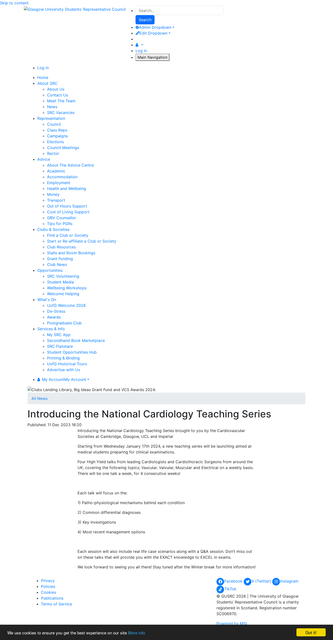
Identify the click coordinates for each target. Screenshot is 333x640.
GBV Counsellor (61, 217)
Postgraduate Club (64, 322)
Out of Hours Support (67, 206)
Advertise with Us (63, 369)
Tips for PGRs (59, 223)
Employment (58, 182)
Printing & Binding (63, 358)
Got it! (311, 632)
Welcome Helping (63, 293)
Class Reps (57, 130)
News (52, 106)
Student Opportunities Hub (72, 352)
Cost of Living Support (68, 211)
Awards (54, 317)
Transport (56, 200)
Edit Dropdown (153, 33)
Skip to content (14, 2)
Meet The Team (61, 100)
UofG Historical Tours (67, 363)
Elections (55, 141)
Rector (53, 153)
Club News (57, 264)
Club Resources (61, 247)
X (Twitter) (262, 581)
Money (53, 194)
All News (39, 398)
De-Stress (56, 311)
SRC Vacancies (61, 112)
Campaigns (57, 135)
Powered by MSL (232, 623)
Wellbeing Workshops (67, 287)
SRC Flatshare (60, 346)
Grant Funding (60, 258)
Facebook (234, 581)
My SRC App (58, 334)
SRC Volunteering (63, 276)
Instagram (289, 581)
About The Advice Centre (70, 165)
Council (54, 124)
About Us (55, 89)
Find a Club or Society (67, 235)
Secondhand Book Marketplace (76, 340)
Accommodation (62, 176)
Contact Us (57, 95)
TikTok (230, 588)
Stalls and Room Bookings (71, 252)
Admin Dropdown (155, 27)
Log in (141, 50)
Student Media (60, 282)
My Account (64, 379)
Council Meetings (63, 147)
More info (136, 633)
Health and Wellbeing (66, 188)
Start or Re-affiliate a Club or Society (81, 241)
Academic (56, 171)
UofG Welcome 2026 (66, 305)
